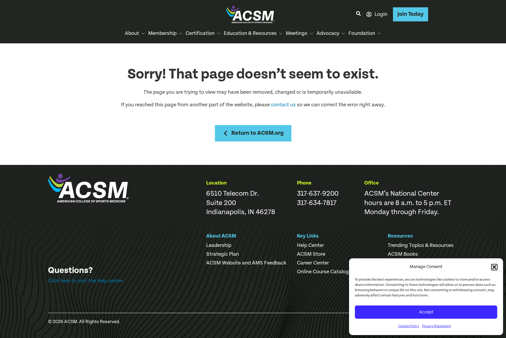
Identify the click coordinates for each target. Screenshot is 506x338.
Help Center (310, 245)
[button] (494, 267)
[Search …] (358, 14)
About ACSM (221, 236)
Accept (426, 312)
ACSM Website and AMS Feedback (246, 263)
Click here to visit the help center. (86, 281)
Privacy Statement (436, 326)
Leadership (218, 245)
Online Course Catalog (323, 272)
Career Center (313, 263)
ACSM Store (311, 254)
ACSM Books (403, 254)
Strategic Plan (222, 254)
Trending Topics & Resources (421, 245)
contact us (283, 105)
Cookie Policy (408, 326)
